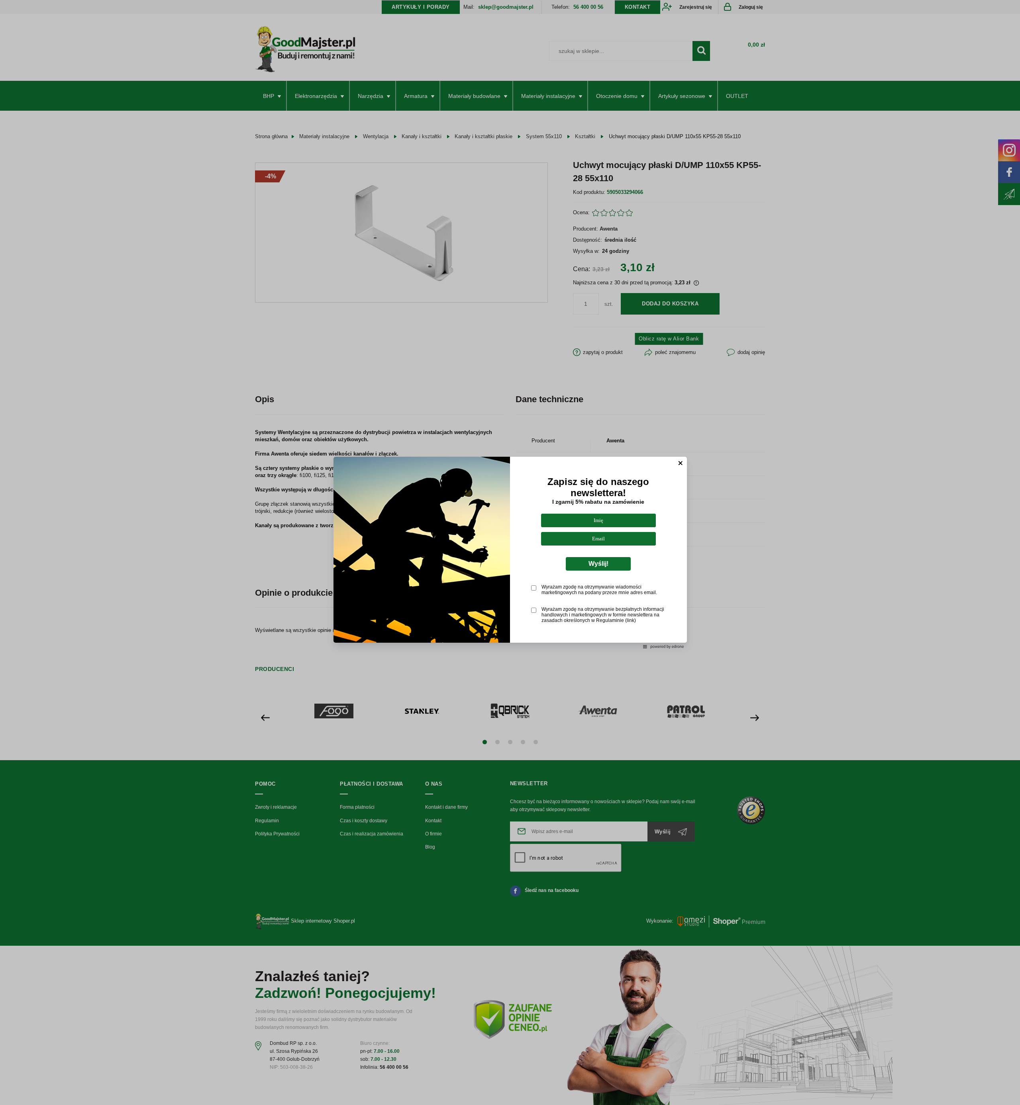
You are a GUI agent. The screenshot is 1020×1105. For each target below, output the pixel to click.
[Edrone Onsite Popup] (510, 552)
